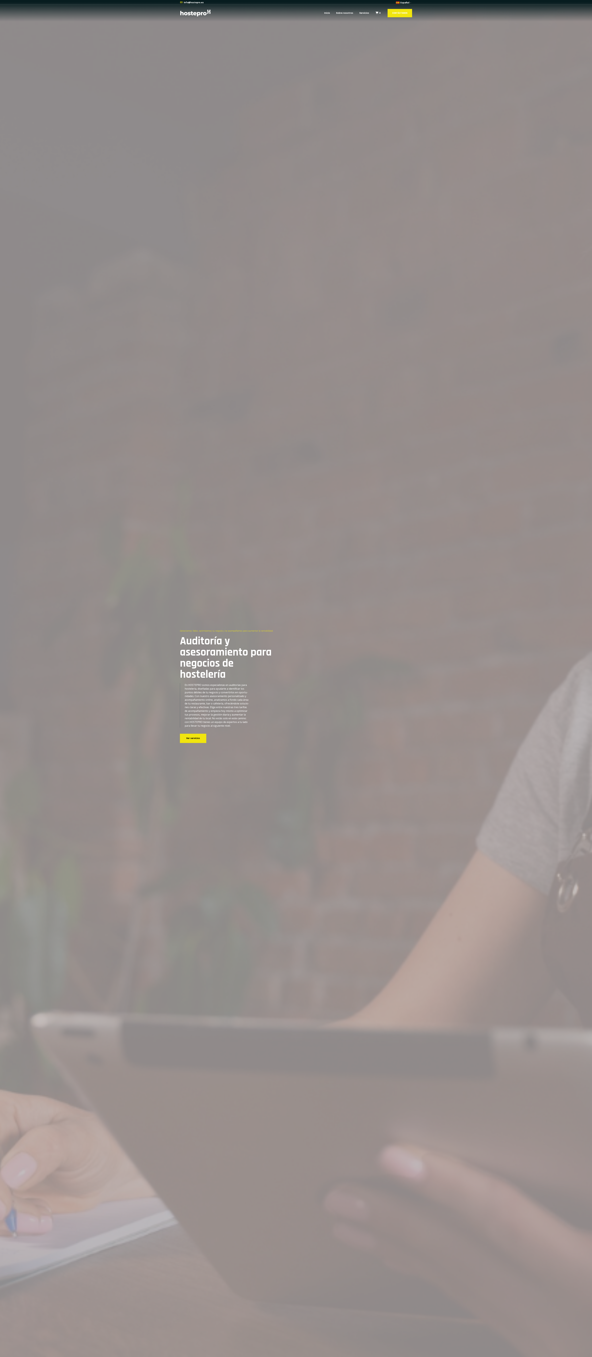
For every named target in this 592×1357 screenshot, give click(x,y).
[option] (296, 678)
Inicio (327, 13)
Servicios (364, 13)
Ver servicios (193, 738)
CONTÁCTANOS (399, 13)
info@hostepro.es (194, 2)
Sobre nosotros (344, 13)
